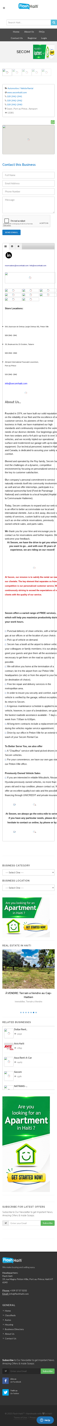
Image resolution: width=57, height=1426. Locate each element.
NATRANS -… (20, 1086)
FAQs (42, 31)
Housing (9, 1324)
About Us (29, 31)
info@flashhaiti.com (19, 1293)
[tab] (6, 246)
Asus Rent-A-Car (23, 1058)
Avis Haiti (19, 1043)
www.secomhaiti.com (17, 92)
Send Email (11, 232)
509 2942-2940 (14, 104)
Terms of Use (20, 1417)
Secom (18, 1072)
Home (16, 31)
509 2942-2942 (14, 100)
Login (44, 38)
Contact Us (17, 38)
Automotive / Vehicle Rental (20, 88)
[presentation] (6, 246)
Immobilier (21, 1005)
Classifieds (10, 1315)
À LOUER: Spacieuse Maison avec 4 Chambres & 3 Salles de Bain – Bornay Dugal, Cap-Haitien (28, 997)
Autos (8, 1320)
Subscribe (48, 1223)
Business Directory (14, 1329)
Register (32, 38)
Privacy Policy (36, 1417)
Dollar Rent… (20, 1029)
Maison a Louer (34, 1005)
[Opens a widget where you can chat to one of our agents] (45, 1420)
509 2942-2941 (14, 96)
